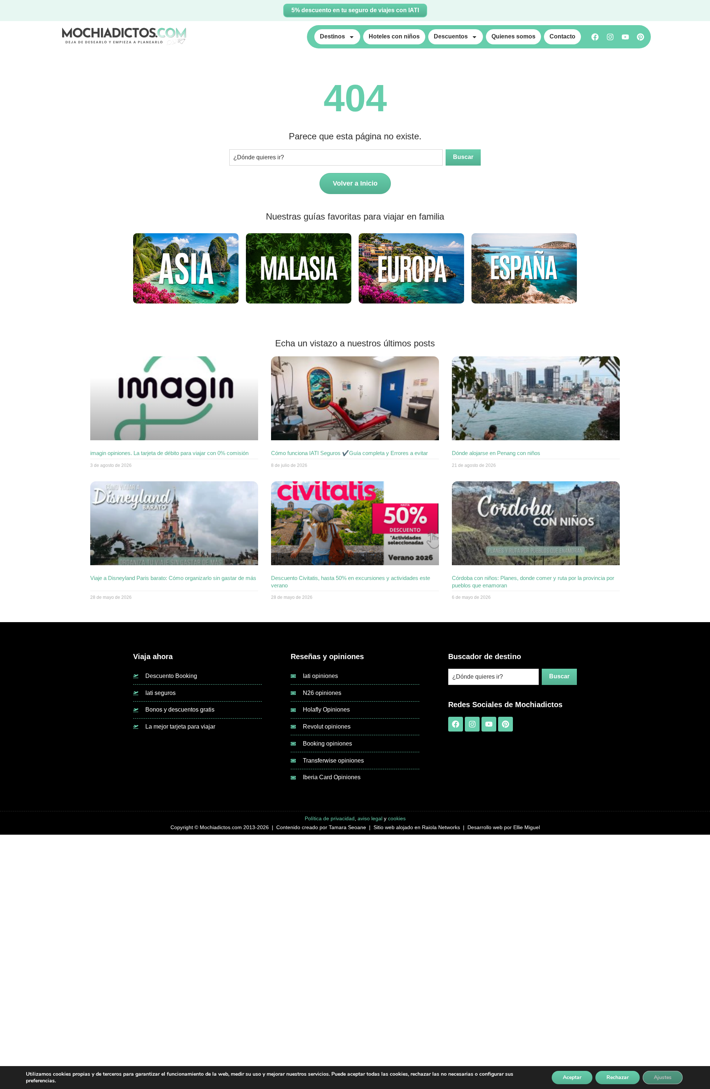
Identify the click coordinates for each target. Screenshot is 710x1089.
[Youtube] (625, 37)
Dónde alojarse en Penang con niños (496, 453)
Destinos (332, 36)
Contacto (562, 36)
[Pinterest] (640, 37)
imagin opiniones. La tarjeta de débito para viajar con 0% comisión (170, 453)
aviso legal (370, 818)
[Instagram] (610, 37)
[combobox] (336, 157)
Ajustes (663, 1077)
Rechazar (617, 1077)
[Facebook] (595, 37)
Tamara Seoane (347, 827)
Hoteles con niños (394, 36)
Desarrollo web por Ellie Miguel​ (503, 827)
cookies (397, 818)
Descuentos (451, 36)
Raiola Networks (441, 827)
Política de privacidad (330, 818)
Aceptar (572, 1077)
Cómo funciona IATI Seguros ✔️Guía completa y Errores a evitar (349, 453)
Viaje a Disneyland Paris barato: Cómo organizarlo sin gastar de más (173, 578)
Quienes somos (513, 36)
